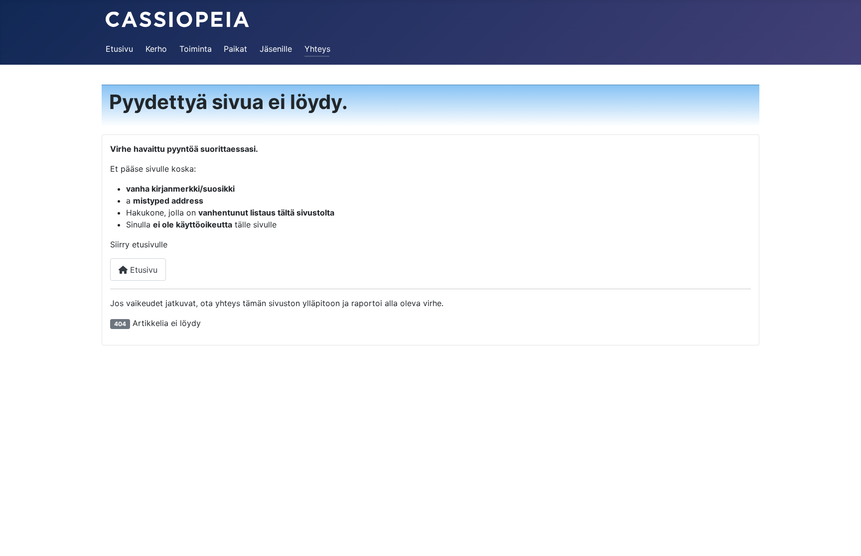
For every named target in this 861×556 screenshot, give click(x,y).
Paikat (235, 49)
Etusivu (119, 49)
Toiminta (195, 49)
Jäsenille (276, 49)
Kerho (156, 49)
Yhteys (317, 49)
